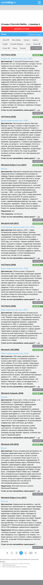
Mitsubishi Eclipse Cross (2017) (13, 165)
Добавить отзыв (21, 29)
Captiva (35, 40)
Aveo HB (6, 40)
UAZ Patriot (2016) (8, 55)
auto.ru (8, 2)
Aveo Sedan (16, 40)
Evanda (22, 48)
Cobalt (5, 44)
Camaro (27, 40)
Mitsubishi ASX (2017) (10, 223)
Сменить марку (35, 34)
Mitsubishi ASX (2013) (10, 444)
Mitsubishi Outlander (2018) (12, 393)
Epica (15, 48)
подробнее (37, 113)
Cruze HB (36, 44)
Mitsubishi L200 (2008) (10, 350)
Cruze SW (6, 48)
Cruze (28, 44)
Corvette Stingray (16, 44)
